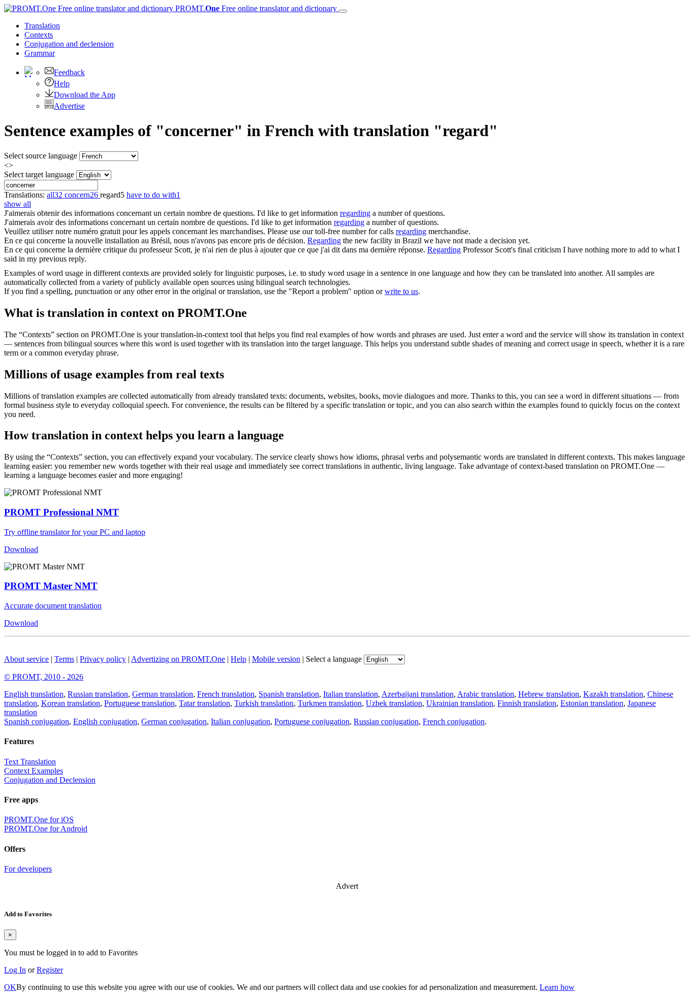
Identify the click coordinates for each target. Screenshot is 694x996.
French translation (226, 694)
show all (17, 204)
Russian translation (98, 694)
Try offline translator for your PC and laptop (74, 532)
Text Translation (30, 761)
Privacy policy (103, 659)
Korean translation (70, 703)
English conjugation (105, 721)
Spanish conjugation (36, 721)
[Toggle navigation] (343, 11)
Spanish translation (289, 694)
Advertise (69, 106)
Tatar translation (204, 703)
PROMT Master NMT (51, 586)
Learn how (557, 987)
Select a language (334, 659)
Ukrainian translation (459, 703)
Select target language (39, 174)
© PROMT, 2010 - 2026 (43, 676)
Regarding (324, 240)
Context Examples (33, 770)
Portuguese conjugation (312, 721)
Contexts (38, 34)
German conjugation (174, 721)
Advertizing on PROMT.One (178, 659)
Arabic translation (485, 694)
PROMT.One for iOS (39, 819)
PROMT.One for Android (45, 828)
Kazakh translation (613, 694)
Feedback (69, 72)
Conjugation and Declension (50, 780)
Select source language (40, 155)
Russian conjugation (386, 721)
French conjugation (454, 721)
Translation (42, 25)
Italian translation (350, 694)
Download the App (84, 94)
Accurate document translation (53, 605)
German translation (162, 694)
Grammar (39, 53)
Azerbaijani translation (418, 694)
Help (62, 83)
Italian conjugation (240, 721)
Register (50, 970)
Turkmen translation (330, 703)
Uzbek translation (394, 703)
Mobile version (276, 659)
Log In (15, 970)
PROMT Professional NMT (61, 512)
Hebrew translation (548, 694)
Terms (64, 659)
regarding (355, 213)
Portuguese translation (139, 703)
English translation (34, 694)
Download (21, 549)
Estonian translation (591, 703)
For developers (28, 868)
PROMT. (255, 8)
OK (10, 987)
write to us (401, 291)
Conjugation (69, 44)
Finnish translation (526, 703)
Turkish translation (264, 703)
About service (26, 659)
